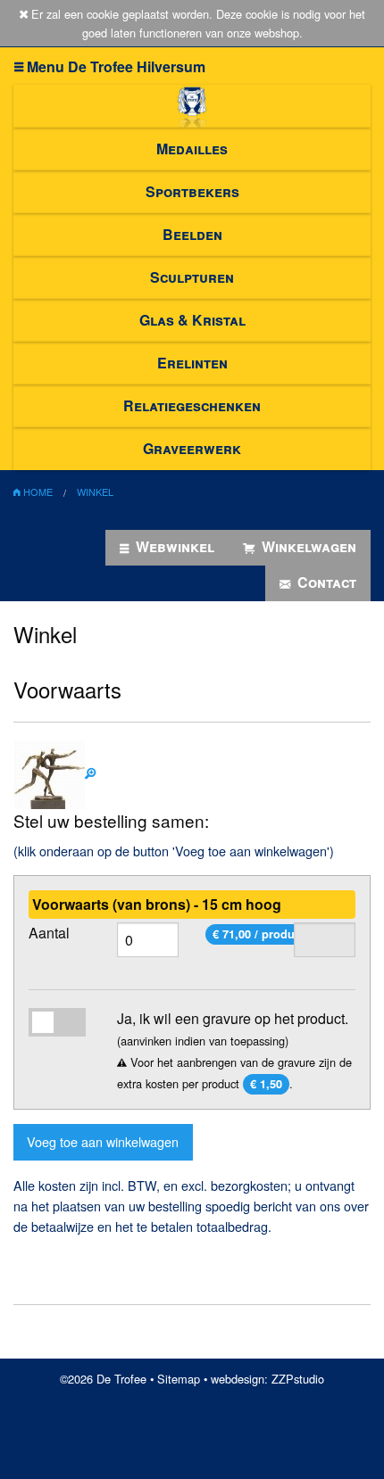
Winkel (95, 491)
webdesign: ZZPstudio (267, 1378)
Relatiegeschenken (192, 405)
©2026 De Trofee (103, 1378)
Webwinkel (173, 546)
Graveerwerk (192, 448)
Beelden (192, 234)
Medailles (192, 148)
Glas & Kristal (192, 320)
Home (37, 491)
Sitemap (178, 1378)
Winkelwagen (307, 546)
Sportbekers (192, 191)
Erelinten (192, 362)
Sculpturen (192, 277)
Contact (325, 582)
